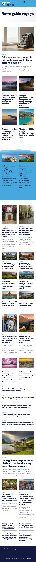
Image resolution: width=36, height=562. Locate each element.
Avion (3, 127)
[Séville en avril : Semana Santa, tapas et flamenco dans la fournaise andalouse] (26, 256)
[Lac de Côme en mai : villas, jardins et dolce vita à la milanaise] (26, 295)
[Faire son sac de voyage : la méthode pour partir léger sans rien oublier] (18, 39)
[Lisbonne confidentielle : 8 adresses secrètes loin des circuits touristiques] (9, 214)
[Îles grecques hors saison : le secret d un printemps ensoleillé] (9, 323)
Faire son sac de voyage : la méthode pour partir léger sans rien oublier (17, 60)
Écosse (4, 457)
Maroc (3, 387)
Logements (22, 93)
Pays (3, 404)
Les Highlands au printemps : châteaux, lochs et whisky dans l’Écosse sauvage (18, 463)
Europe (21, 127)
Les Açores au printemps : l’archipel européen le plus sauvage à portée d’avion (26, 285)
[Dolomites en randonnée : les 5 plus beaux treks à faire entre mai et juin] (9, 256)
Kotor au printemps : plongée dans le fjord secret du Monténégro (26, 525)
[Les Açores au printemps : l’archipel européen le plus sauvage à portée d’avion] (26, 275)
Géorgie (21, 492)
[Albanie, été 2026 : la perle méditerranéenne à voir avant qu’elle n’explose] (26, 117)
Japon (3, 370)
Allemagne (21, 226)
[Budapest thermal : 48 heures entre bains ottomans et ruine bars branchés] (9, 295)
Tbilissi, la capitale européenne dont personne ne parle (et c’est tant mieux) (26, 376)
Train (3, 93)
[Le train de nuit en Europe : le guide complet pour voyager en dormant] (9, 83)
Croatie (4, 412)
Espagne (21, 261)
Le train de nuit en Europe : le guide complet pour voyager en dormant (9, 100)
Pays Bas (4, 532)
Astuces (4, 54)
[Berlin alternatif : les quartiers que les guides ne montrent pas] (26, 214)
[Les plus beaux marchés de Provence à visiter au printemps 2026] (9, 484)
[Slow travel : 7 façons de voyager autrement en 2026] (26, 323)
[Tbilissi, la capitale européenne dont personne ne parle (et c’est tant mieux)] (26, 363)
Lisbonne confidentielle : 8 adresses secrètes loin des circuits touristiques (9, 233)
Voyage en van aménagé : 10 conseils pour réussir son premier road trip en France (9, 285)
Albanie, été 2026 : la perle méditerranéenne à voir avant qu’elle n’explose (26, 133)
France (20, 163)
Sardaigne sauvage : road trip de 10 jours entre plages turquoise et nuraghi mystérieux (26, 537)
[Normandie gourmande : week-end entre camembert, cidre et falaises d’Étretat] (26, 158)
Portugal (4, 226)
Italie (3, 261)
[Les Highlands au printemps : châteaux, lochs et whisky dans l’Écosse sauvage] (18, 443)
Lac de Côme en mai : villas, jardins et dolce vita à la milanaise (26, 303)
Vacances (4, 334)
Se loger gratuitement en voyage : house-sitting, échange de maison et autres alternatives (26, 102)
